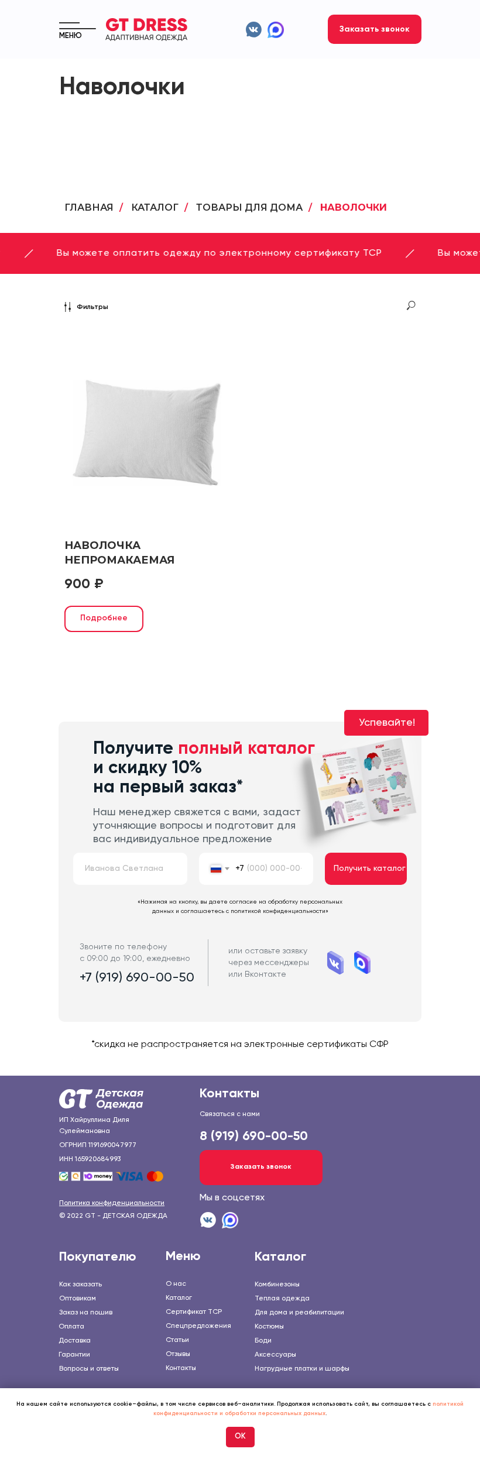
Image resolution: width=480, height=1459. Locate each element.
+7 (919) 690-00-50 (137, 977)
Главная (89, 207)
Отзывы (178, 1354)
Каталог (155, 207)
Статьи (177, 1340)
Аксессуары (275, 1354)
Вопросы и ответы (89, 1368)
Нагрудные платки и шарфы (302, 1368)
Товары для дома (249, 207)
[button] (374, 29)
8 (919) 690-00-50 (254, 1136)
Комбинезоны (277, 1284)
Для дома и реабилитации (299, 1312)
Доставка (75, 1340)
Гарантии (74, 1354)
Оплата (71, 1326)
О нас (176, 1284)
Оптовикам (77, 1298)
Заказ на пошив (85, 1312)
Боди (263, 1340)
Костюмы (269, 1326)
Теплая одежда (282, 1298)
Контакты (181, 1368)
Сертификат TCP (194, 1312)
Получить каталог (370, 868)
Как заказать (80, 1284)
